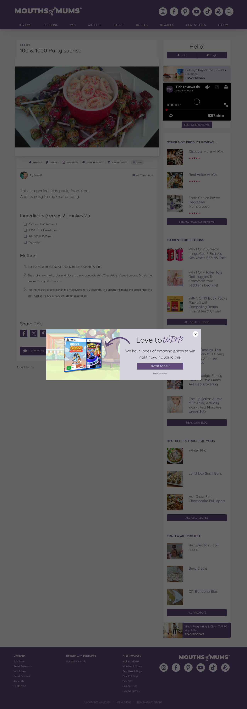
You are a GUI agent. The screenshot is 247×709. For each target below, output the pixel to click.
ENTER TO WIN (160, 366)
